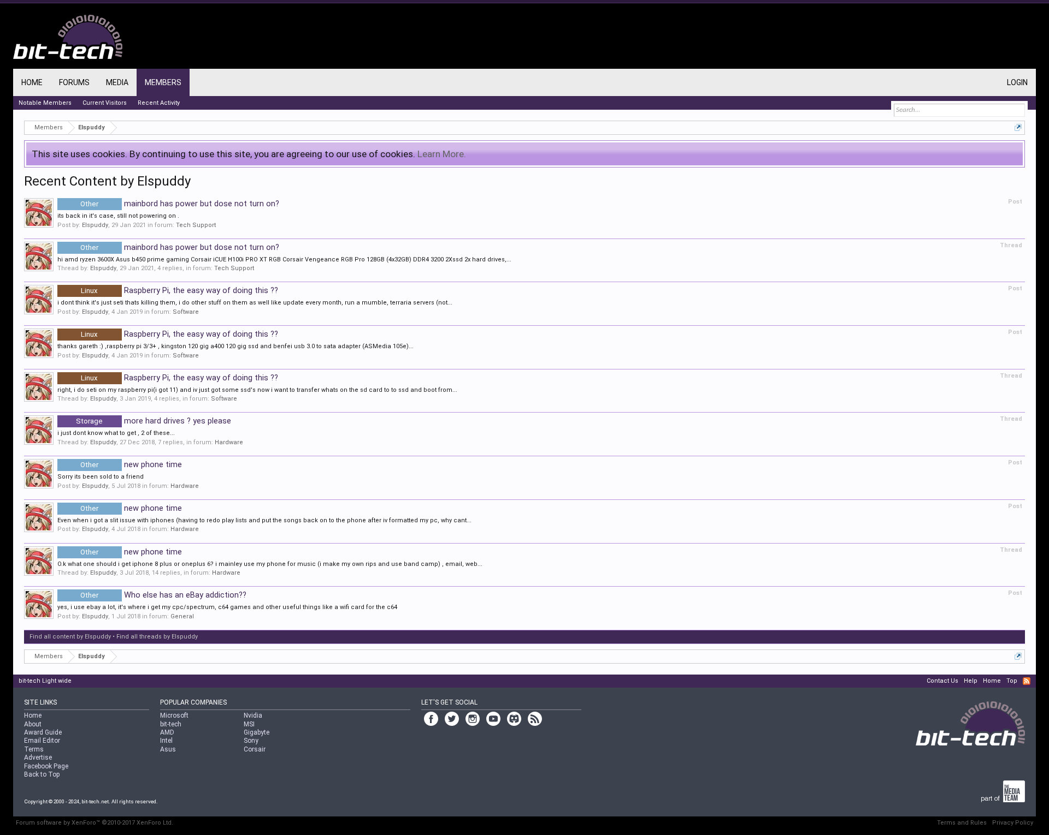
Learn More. (441, 153)
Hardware (229, 442)
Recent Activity (159, 102)
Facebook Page (46, 766)
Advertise (38, 757)
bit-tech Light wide (45, 680)
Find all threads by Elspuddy (157, 636)
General (182, 616)
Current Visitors (104, 102)
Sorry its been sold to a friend (100, 476)
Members (163, 82)
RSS (1026, 681)
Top (1011, 680)
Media (117, 82)
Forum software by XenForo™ (94, 822)
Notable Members (45, 102)
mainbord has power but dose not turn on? (179, 203)
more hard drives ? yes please (153, 421)
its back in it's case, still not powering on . (118, 215)
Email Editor (42, 740)
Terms (34, 749)
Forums (74, 82)
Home (32, 82)
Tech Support (196, 225)
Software (186, 311)
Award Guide (43, 732)
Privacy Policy (1012, 822)
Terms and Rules (962, 822)
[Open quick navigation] (1018, 127)
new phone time (130, 464)
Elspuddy (95, 225)
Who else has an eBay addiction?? (163, 595)
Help (970, 680)
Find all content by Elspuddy (70, 636)
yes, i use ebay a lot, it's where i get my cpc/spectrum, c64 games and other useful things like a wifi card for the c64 (227, 607)
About (33, 724)
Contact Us (942, 680)
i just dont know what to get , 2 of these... (116, 433)
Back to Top (42, 774)
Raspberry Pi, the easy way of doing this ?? (179, 290)
